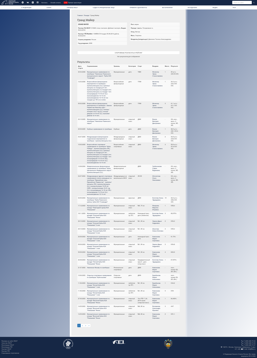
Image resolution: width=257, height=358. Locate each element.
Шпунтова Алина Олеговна (157, 230)
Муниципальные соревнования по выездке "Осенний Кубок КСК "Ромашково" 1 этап (98, 239)
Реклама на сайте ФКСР (9, 341)
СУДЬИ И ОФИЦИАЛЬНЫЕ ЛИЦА (103, 7)
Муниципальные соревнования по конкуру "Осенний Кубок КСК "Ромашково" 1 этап (98, 246)
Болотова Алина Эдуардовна (157, 199)
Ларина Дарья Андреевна (157, 222)
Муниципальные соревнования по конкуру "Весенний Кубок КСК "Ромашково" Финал (98, 308)
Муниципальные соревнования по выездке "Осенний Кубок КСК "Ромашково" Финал (98, 215)
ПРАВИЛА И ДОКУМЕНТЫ (138, 7)
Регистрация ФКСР (8, 345)
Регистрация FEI (7, 347)
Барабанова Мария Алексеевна (156, 277)
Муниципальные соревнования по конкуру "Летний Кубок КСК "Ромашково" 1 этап (98, 285)
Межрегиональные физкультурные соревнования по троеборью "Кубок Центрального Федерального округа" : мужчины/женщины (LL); (99, 169)
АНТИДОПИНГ (192, 7)
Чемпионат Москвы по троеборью (98, 267)
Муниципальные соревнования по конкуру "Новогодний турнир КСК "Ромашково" (98, 208)
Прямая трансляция (72, 3)
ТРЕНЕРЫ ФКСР (72, 7)
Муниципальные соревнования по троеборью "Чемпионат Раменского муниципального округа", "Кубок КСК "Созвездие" (99, 75)
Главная (80, 15)
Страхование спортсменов (10, 353)
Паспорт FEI (6, 351)
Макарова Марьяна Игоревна (155, 208)
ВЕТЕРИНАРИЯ (167, 7)
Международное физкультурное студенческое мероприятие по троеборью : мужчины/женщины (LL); (99, 139)
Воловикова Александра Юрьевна (156, 308)
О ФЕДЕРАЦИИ (26, 7)
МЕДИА (215, 7)
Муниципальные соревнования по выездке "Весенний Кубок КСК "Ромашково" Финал (98, 300)
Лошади (86, 15)
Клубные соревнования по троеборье (99, 129)
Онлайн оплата (55, 3)
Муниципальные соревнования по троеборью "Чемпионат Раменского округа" (99, 121)
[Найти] (253, 2)
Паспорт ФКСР (6, 349)
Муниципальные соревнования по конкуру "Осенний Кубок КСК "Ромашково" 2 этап (98, 223)
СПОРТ (49, 7)
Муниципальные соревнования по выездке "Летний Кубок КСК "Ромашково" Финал (98, 262)
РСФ (234, 7)
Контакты (44, 3)
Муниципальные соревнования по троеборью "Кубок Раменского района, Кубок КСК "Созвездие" (98, 200)
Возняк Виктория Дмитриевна (156, 121)
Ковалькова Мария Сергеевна (156, 239)
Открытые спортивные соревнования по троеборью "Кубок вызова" (99, 276)
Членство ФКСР (7, 343)
